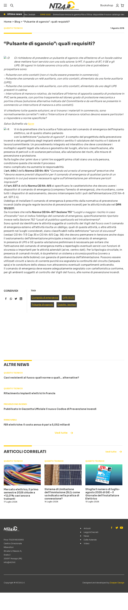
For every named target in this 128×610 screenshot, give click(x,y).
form (31, 123)
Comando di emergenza (45, 297)
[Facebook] (112, 528)
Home (8, 21)
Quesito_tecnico (66, 304)
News (86, 536)
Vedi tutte (61, 432)
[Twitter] (117, 528)
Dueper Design (117, 582)
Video (86, 543)
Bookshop (106, 5)
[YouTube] (121, 528)
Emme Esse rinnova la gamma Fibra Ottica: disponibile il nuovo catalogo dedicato (80, 14)
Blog (17, 21)
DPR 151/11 (68, 297)
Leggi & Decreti (91, 532)
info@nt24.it (9, 562)
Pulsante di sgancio (42, 304)
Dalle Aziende (90, 540)
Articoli (87, 528)
